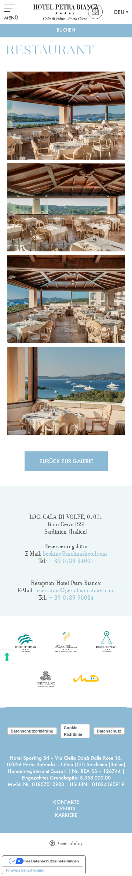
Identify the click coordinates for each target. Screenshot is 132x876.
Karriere (66, 815)
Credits (66, 808)
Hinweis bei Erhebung (25, 870)
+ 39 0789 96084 (71, 597)
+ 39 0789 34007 (71, 561)
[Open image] (66, 115)
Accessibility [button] (69, 843)
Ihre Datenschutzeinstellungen (51, 861)
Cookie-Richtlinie (73, 731)
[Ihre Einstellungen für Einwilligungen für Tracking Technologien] (7, 657)
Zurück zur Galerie (66, 461)
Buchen (66, 30)
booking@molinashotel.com (75, 553)
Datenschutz (109, 731)
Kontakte (66, 801)
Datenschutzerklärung (32, 731)
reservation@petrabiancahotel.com (75, 590)
